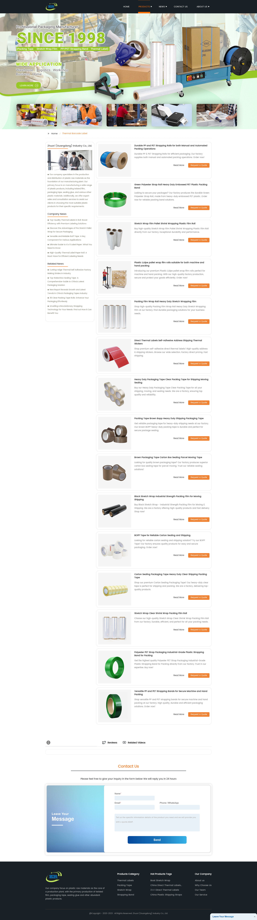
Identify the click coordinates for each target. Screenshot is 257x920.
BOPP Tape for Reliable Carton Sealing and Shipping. (162, 535)
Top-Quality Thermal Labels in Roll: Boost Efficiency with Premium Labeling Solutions (67, 221)
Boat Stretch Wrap (160, 880)
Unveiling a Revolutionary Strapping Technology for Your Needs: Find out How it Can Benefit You (70, 310)
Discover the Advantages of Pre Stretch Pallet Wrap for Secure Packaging (69, 230)
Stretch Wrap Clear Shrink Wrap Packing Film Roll (160, 613)
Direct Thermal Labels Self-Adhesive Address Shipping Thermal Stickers (168, 342)
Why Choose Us (203, 885)
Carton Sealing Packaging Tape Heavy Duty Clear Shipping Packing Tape (170, 576)
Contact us (181, 6)
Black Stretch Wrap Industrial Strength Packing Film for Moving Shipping (167, 498)
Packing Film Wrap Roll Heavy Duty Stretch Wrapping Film (165, 301)
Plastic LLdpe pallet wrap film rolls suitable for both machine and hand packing (169, 264)
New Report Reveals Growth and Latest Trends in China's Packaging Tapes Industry (67, 291)
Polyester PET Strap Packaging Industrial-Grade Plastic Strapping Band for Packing (169, 654)
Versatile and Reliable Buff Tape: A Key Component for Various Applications (66, 238)
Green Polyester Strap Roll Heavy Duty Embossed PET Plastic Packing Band (170, 186)
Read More (178, 165)
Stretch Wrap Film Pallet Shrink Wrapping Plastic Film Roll (164, 223)
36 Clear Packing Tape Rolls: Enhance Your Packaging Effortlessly (68, 299)
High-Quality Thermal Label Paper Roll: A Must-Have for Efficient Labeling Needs (67, 254)
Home (126, 6)
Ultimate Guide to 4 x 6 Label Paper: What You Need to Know (70, 246)
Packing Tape (124, 885)
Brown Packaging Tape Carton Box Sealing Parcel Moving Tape (168, 457)
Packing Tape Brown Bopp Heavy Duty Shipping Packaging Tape (169, 418)
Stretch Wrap (124, 890)
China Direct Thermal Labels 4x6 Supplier (165, 885)
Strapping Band (125, 894)
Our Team (200, 890)
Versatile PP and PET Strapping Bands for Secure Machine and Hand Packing (170, 692)
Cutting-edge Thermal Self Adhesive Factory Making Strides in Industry (69, 271)
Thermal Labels (125, 880)
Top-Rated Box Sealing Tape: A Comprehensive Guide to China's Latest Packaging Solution (66, 281)
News (162, 6)
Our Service (201, 895)
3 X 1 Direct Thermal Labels (164, 890)
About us (202, 6)
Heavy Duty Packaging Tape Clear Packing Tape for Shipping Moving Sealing (171, 381)
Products (144, 6)
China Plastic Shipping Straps (166, 894)
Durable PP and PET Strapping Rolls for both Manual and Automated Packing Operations (170, 147)
